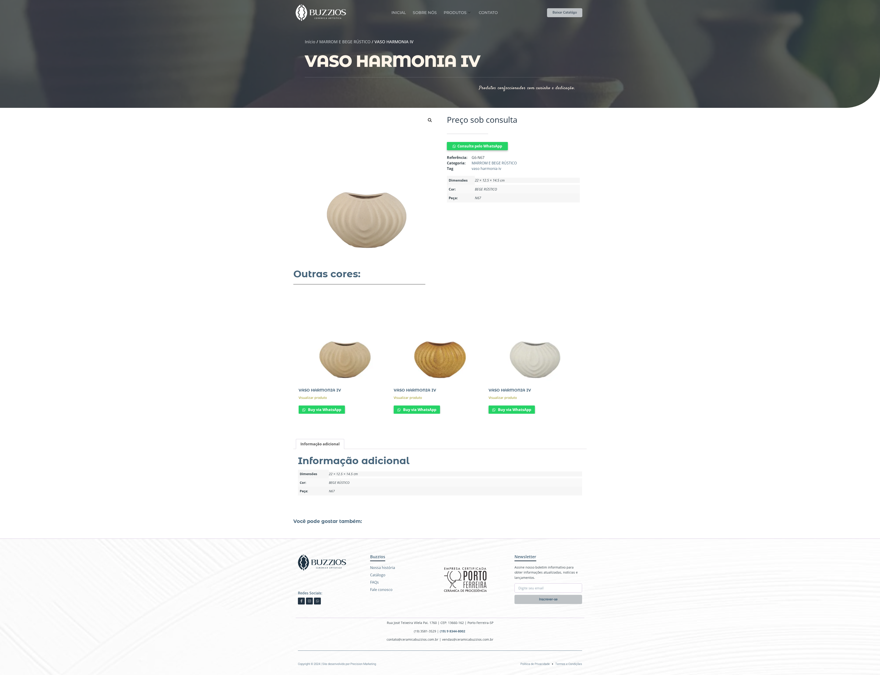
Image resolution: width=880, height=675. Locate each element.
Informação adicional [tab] (320, 443)
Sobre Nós (425, 12)
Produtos (455, 12)
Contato (488, 12)
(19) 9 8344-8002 (453, 631)
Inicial (398, 12)
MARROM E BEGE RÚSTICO (345, 41)
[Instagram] (309, 601)
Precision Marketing (363, 664)
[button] (430, 120)
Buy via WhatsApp (324, 409)
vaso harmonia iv (486, 168)
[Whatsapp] (317, 601)
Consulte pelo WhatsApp (479, 146)
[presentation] (430, 425)
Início (310, 41)
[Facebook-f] (301, 601)
